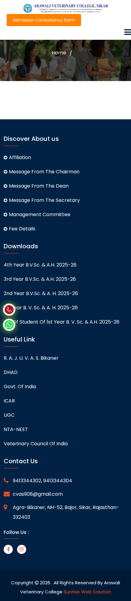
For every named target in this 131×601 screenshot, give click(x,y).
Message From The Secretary (44, 200)
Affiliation (20, 157)
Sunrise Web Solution (87, 592)
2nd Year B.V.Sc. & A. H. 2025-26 (41, 293)
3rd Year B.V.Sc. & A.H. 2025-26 (40, 279)
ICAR (9, 400)
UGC (9, 415)
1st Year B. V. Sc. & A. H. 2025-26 (41, 307)
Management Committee (39, 214)
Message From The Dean (39, 185)
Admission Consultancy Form (44, 20)
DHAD (11, 372)
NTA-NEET (16, 429)
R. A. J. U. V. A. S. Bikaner (31, 358)
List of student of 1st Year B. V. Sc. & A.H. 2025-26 (61, 321)
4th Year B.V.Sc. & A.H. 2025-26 (40, 264)
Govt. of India (20, 386)
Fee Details (22, 228)
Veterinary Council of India (36, 443)
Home (59, 52)
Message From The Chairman (44, 171)
